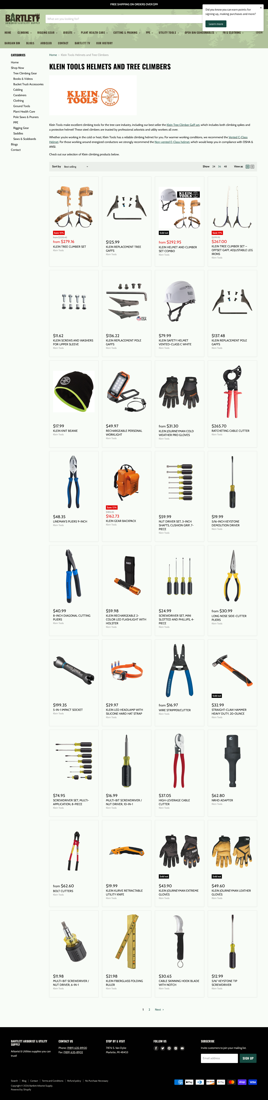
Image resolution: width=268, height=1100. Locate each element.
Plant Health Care (93, 32)
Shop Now (17, 68)
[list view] (252, 166)
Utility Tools (168, 32)
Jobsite (68, 32)
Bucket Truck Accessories (28, 84)
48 (225, 166)
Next (158, 1009)
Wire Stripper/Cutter (175, 710)
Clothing (18, 100)
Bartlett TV (82, 43)
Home (8, 32)
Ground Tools (21, 106)
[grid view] (247, 166)
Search (14, 1080)
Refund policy (74, 1080)
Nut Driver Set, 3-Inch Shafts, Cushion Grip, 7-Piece (176, 525)
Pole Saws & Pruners (26, 117)
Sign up (248, 1058)
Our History (104, 43)
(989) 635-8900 (77, 1048)
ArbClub (46, 43)
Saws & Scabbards (24, 139)
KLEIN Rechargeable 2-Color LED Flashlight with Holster (126, 619)
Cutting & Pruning (125, 32)
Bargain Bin (12, 43)
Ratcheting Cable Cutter (230, 431)
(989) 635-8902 (73, 1052)
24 (213, 166)
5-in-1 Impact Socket (68, 710)
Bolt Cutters (63, 891)
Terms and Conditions (52, 1080)
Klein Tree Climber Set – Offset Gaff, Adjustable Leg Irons (232, 250)
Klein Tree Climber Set (69, 246)
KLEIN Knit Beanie (65, 431)
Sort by (56, 166)
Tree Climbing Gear (25, 73)
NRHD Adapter (222, 800)
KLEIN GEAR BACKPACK (121, 521)
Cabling (18, 89)
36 (219, 166)
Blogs (30, 43)
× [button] (261, 7)
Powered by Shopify (21, 1089)
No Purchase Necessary (96, 1080)
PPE (148, 32)
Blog (24, 1080)
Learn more (216, 24)
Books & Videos (23, 78)
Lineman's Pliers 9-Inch (70, 521)
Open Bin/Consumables (200, 32)
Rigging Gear (46, 32)
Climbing (24, 32)
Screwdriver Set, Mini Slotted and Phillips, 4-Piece (176, 619)
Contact (63, 43)
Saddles (18, 133)
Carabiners (19, 95)
